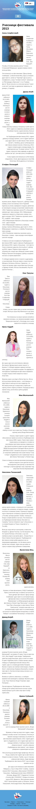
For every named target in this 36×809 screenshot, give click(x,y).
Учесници (28, 802)
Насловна (7, 802)
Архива (18, 803)
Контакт (24, 803)
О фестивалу (20, 802)
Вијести (13, 802)
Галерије (12, 803)
